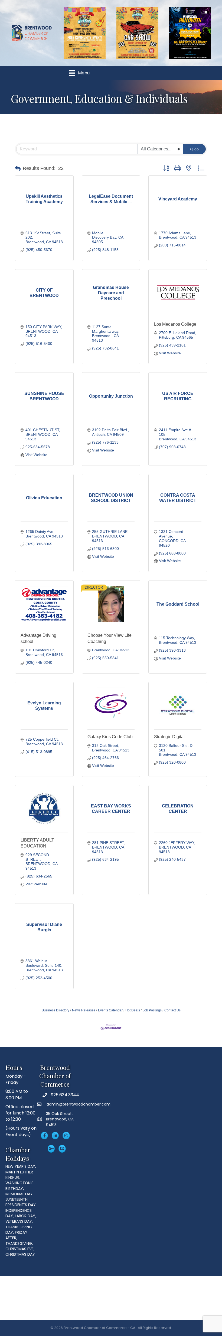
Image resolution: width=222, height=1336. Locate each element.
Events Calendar (110, 1010)
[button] (18, 168)
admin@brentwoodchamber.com (77, 1104)
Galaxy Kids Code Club (110, 736)
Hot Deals (132, 1010)
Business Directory (55, 1010)
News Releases (83, 1010)
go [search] (196, 149)
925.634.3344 (65, 1095)
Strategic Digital (169, 736)
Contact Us (172, 1010)
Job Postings (152, 1010)
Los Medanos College (175, 324)
